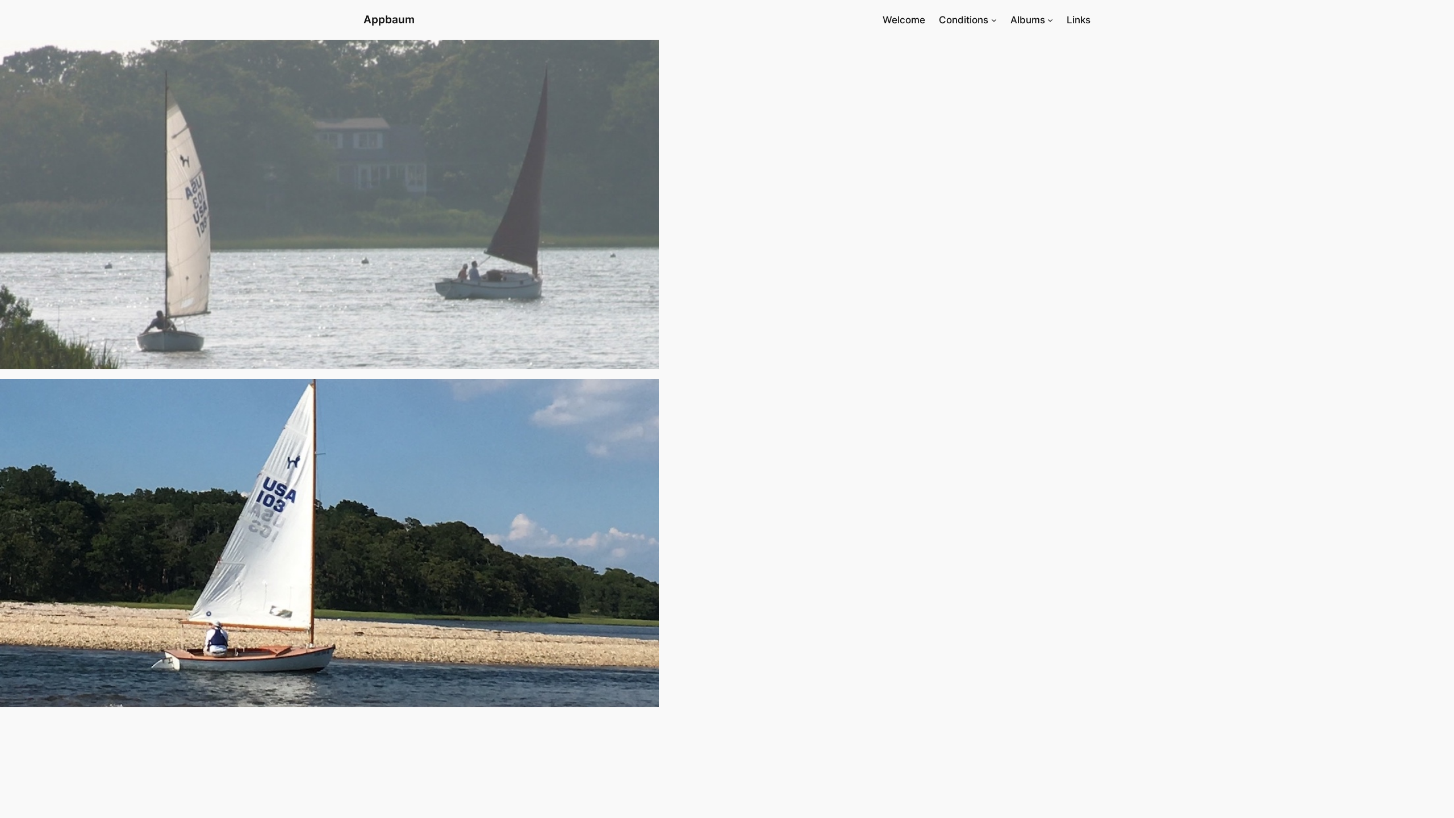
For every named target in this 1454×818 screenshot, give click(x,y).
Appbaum (389, 19)
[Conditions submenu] (994, 20)
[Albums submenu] (1050, 20)
